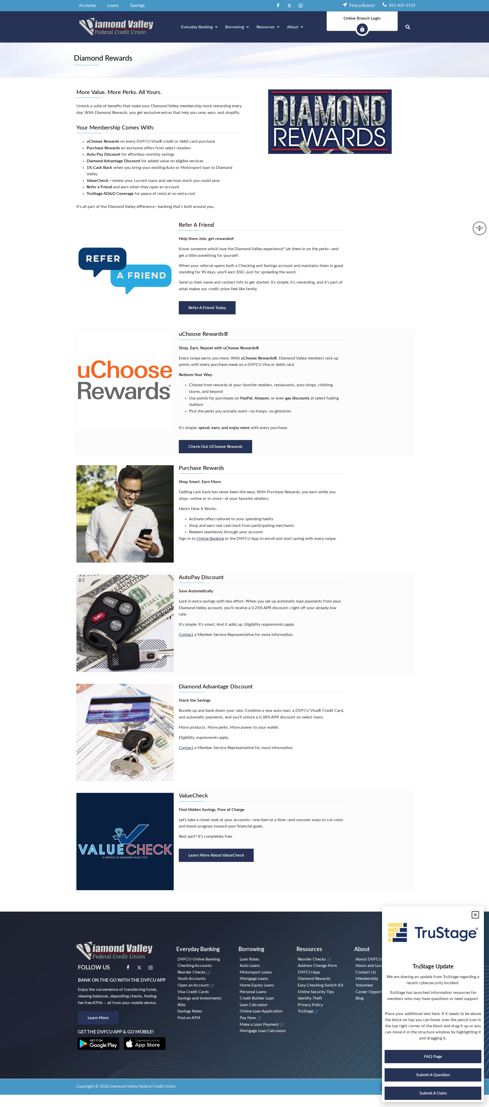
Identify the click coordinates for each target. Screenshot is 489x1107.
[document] (244, 553)
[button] (475, 914)
